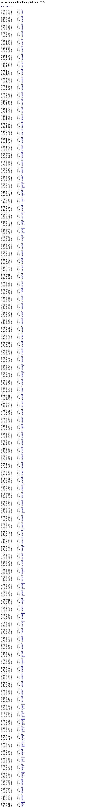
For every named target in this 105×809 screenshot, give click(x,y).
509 (22, 299)
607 (22, 392)
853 (22, 637)
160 (22, 48)
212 (22, 84)
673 (22, 466)
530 (22, 318)
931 (22, 736)
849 (22, 632)
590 (22, 376)
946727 (23, 757)
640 (22, 431)
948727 (23, 761)
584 (22, 369)
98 (21, 794)
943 (22, 751)
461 (22, 261)
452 (22, 253)
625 (22, 410)
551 (22, 338)
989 (22, 798)
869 (22, 653)
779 (22, 563)
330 (22, 169)
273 (22, 134)
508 (22, 298)
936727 (23, 742)
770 (22, 557)
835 (22, 616)
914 (22, 705)
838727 (23, 621)
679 (22, 472)
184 (22, 62)
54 (21, 326)
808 (22, 584)
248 (22, 117)
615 (22, 399)
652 (22, 442)
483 (22, 278)
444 (22, 248)
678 (22, 471)
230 (22, 102)
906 (22, 697)
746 (22, 539)
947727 (23, 759)
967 (22, 783)
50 (21, 293)
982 (22, 795)
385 (22, 206)
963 (22, 780)
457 (22, 256)
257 (22, 123)
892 (22, 681)
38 (21, 202)
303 (22, 153)
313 (22, 157)
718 (22, 513)
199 (22, 70)
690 (22, 482)
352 (22, 184)
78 (21, 564)
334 (22, 170)
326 (22, 167)
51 (21, 300)
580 (22, 364)
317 (22, 161)
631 (22, 418)
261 (22, 126)
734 (22, 525)
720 (22, 516)
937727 (23, 744)
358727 (23, 187)
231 (22, 103)
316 (22, 160)
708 (22, 503)
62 (21, 404)
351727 (23, 183)
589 (22, 375)
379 (22, 201)
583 (22, 368)
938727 (23, 745)
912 (22, 703)
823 (22, 605)
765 (22, 554)
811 (22, 587)
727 (22, 522)
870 (22, 655)
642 (22, 433)
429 (22, 239)
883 (22, 671)
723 (22, 519)
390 (22, 213)
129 (22, 25)
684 (22, 477)
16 (21, 47)
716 (22, 511)
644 (22, 434)
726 (22, 520)
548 (22, 335)
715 (22, 510)
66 (21, 451)
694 (22, 488)
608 (22, 394)
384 (22, 205)
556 (22, 343)
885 (22, 674)
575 (22, 359)
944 (22, 753)
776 (22, 562)
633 (22, 420)
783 (22, 569)
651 (22, 441)
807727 (23, 583)
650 (22, 440)
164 (22, 52)
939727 (23, 746)
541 (22, 328)
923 (22, 720)
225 (22, 96)
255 (22, 122)
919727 (23, 713)
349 (22, 179)
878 (22, 666)
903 (22, 693)
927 (22, 728)
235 (22, 107)
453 (22, 254)
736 (22, 527)
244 (22, 115)
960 (22, 777)
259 (22, 125)
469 (22, 267)
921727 (23, 717)
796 (22, 575)
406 (22, 222)
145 (22, 34)
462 (22, 262)
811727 (23, 588)
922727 (23, 719)
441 (22, 247)
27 (21, 131)
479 (22, 274)
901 (22, 691)
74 (21, 531)
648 (22, 437)
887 (22, 676)
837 (22, 618)
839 (22, 622)
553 (22, 339)
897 (22, 685)
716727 (23, 512)
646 (22, 436)
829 (22, 608)
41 (21, 225)
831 (22, 610)
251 (22, 119)
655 (22, 445)
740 (22, 532)
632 (22, 419)
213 (22, 85)
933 (22, 737)
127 (22, 23)
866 (22, 651)
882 (22, 670)
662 (22, 455)
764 (22, 553)
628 (22, 413)
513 (22, 305)
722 (22, 518)
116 (22, 18)
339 (22, 173)
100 (22, 10)
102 (22, 11)
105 (22, 12)
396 (22, 214)
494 (22, 288)
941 (22, 750)
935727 (23, 741)
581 (22, 366)
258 (22, 124)
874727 (23, 662)
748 (22, 541)
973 (22, 788)
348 (22, 178)
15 (21, 40)
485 (22, 281)
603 (22, 390)
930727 (23, 735)
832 (22, 611)
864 (22, 648)
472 (22, 270)
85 (21, 633)
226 (22, 97)
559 (22, 345)
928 (22, 730)
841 (22, 624)
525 (22, 314)
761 (22, 549)
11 (21, 14)
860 (22, 644)
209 (22, 80)
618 (22, 402)
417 (22, 231)
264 (22, 127)
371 (22, 193)
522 (22, 313)
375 (22, 197)
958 (22, 776)
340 (22, 176)
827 (22, 607)
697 (22, 490)
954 (22, 769)
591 (22, 377)
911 (22, 701)
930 (22, 734)
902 (22, 692)
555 (22, 342)
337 (22, 171)
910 (22, 700)
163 (22, 51)
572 (22, 357)
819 (22, 599)
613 (22, 398)
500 (22, 295)
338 (22, 172)
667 (22, 459)
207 (22, 78)
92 (21, 714)
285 (22, 140)
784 (22, 570)
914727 (23, 706)
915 (22, 707)
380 (22, 203)
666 (22, 458)
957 (22, 774)
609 (22, 395)
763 (22, 552)
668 (22, 460)
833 (22, 614)
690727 (23, 484)
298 (22, 147)
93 (21, 732)
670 (22, 463)
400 (22, 216)
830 (22, 609)
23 (21, 101)
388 (22, 209)
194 (22, 67)
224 (22, 95)
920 (22, 715)
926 (22, 726)
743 (22, 535)
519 (22, 309)
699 (22, 493)
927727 (23, 729)
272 (22, 133)
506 (22, 297)
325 (22, 165)
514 (22, 306)
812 (22, 590)
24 (21, 110)
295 (22, 146)
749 (22, 542)
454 (22, 255)
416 (22, 230)
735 (22, 526)
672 (22, 465)
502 (22, 296)
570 (22, 354)
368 (22, 192)
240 (22, 111)
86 (21, 643)
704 (22, 499)
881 (22, 669)
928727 (23, 731)
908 (22, 698)
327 (22, 168)
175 (22, 57)
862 (22, 646)
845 (22, 628)
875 (22, 663)
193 (22, 66)
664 (22, 456)
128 (22, 24)
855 (22, 639)
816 (22, 594)
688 (22, 481)
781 (22, 567)
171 (22, 55)
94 (21, 747)
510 (22, 301)
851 (22, 636)
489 (22, 283)
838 (22, 620)
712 (22, 507)
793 (22, 572)
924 (22, 722)
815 (22, 593)
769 (22, 555)
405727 (23, 221)
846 (22, 629)
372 (22, 195)
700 (22, 495)
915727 (23, 708)
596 (22, 381)
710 (22, 504)
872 (22, 659)
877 (22, 664)
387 (22, 208)
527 (22, 316)
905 (22, 696)
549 (22, 336)
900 (22, 690)
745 (22, 538)
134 (22, 28)
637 (22, 425)
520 (22, 312)
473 (22, 271)
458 (22, 258)
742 (22, 534)
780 (22, 565)
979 (22, 792)
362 (22, 191)
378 (22, 199)
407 (22, 223)
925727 (23, 724)
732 (22, 524)
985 (22, 796)
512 (22, 304)
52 (21, 311)
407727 (23, 224)
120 (22, 20)
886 (22, 675)
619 (22, 403)
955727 (23, 772)
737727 (23, 528)
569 (22, 352)
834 (22, 615)
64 (21, 429)
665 (22, 457)
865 (22, 649)
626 (22, 411)
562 (22, 346)
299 (22, 148)
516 (22, 307)
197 (22, 69)
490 (22, 285)
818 (22, 598)
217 (22, 89)
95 (21, 762)
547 (22, 334)
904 (22, 694)
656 (22, 447)
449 (22, 252)
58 (21, 363)
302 (22, 152)
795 (22, 573)
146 (22, 35)
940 (22, 749)
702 (22, 496)
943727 (23, 752)
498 (22, 290)
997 (22, 805)
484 (22, 280)
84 (21, 623)
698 (22, 492)
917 (22, 711)
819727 (23, 600)
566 (22, 349)
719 (22, 515)
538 (22, 323)
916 (22, 709)
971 (22, 785)
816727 (23, 595)
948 (22, 760)
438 (22, 245)
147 (22, 36)
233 (22, 104)
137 (22, 29)
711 (22, 505)
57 (21, 353)
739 (22, 530)
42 (21, 233)
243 (22, 114)
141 (22, 31)
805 (22, 580)
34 (21, 175)
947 (22, 758)
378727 (23, 200)
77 (21, 556)
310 (22, 155)
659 (22, 450)
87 (21, 654)
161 (22, 49)
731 (22, 523)
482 (22, 277)
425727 (23, 237)
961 (22, 779)
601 (22, 388)
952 (22, 766)
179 (22, 61)
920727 (23, 716)
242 (22, 112)
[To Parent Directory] (7, 6)
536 (22, 322)
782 (22, 568)
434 (22, 243)
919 (22, 712)
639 (22, 428)
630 (22, 417)
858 (22, 641)
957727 (23, 775)
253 (22, 120)
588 (22, 374)
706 (22, 501)
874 (22, 661)
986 (22, 797)
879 (22, 667)
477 (22, 273)
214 (22, 86)
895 (22, 683)
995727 (23, 804)
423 (22, 236)
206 (22, 77)
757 (22, 548)
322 (22, 163)
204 (22, 74)
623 (22, 407)
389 (22, 210)
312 (22, 156)
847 (22, 630)
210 (22, 81)
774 (22, 560)
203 (22, 73)
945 (22, 754)
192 (22, 65)
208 (22, 79)
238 (22, 109)
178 (22, 59)
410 (22, 227)
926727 (23, 727)
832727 (23, 613)
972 (22, 787)
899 (22, 688)
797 (22, 576)
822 (22, 603)
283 (22, 139)
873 (22, 660)
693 (22, 487)
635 (22, 422)
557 (22, 344)
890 (22, 679)
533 (22, 320)
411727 (23, 228)
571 (22, 356)
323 (22, 164)
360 (22, 188)
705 (22, 500)
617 (22, 401)
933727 (23, 738)
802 (22, 579)
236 (22, 108)
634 (22, 421)
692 (22, 486)
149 (22, 39)
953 (22, 768)
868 (22, 652)
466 (22, 263)
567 (22, 350)
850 (22, 635)
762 (22, 550)
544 (22, 330)
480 (22, 276)
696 (22, 489)
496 (22, 289)
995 (22, 803)
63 (21, 416)
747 (22, 540)
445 (22, 250)
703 (22, 497)
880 (22, 668)
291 (22, 144)
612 (22, 397)
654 (22, 444)
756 (22, 547)
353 (22, 185)
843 (22, 626)
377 (22, 198)
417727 (23, 232)
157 (22, 46)
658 (22, 449)
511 (22, 303)
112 (22, 16)
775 (22, 561)
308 (22, 154)
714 (22, 509)
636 (22, 424)
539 (22, 324)
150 (22, 41)
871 (22, 658)
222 (22, 93)
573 (22, 358)
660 (22, 452)
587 (22, 373)
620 (22, 405)
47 (21, 268)
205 (22, 76)
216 (22, 88)
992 (22, 799)
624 (22, 409)
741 (22, 533)
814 (22, 592)
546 (22, 333)
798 (22, 577)
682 (22, 475)
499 (22, 291)
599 (22, 384)
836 (22, 617)
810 (22, 586)
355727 (23, 186)
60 (21, 387)
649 (22, 439)
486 (22, 282)
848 (22, 631)
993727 (23, 800)
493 (22, 286)
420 (22, 235)
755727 (23, 546)
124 (22, 21)
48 (21, 275)
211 (22, 82)
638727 (23, 427)
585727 (23, 372)
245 (22, 116)
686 (22, 479)
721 (22, 517)
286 (22, 141)
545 (22, 331)
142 (22, 32)
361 (22, 190)
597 (22, 382)
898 (22, 686)
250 (22, 118)
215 (22, 87)
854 (22, 638)
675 (22, 467)
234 (22, 105)
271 (22, 132)
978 (22, 791)
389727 (23, 212)
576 (22, 360)
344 (22, 177)
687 (22, 480)
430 (22, 240)
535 (22, 321)
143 (22, 33)
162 (22, 50)
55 (21, 337)
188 (22, 63)
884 (22, 673)
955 (22, 771)
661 (22, 454)
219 (22, 91)
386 (22, 207)
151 (22, 42)
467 (22, 265)
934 (22, 739)
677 (22, 470)
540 (22, 327)
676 (22, 469)
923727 (23, 721)
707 (22, 502)
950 (22, 764)
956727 (23, 773)
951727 (23, 765)
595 (22, 380)
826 (22, 606)
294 (22, 145)
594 (22, 379)
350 (22, 180)
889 (22, 678)
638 (22, 426)
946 (22, 756)
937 (22, 743)
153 (22, 43)
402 (22, 217)
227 (22, 99)
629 (22, 414)
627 (22, 412)
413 (22, 229)
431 (22, 241)
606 (22, 391)
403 (22, 218)
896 (22, 684)
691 (22, 485)
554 (22, 341)
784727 (23, 571)
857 (22, 640)
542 (22, 329)
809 (22, 585)
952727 (23, 767)
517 (22, 308)
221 (22, 92)
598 (22, 383)
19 (21, 64)
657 (22, 448)
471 (22, 269)
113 (22, 17)
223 (22, 94)
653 (22, 443)
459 (22, 259)
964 (22, 781)
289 (22, 142)
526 (22, 315)
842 (22, 625)
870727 (23, 656)
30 (21, 149)
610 (22, 396)
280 (22, 138)
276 (22, 135)
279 (22, 137)
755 (22, 545)
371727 (23, 194)
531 (22, 319)
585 (22, 371)
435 (22, 244)
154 (22, 44)
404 (22, 220)
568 (22, 351)
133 (22, 27)
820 (22, 601)
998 (22, 806)
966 (22, 782)
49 (21, 284)
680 (22, 474)
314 (22, 159)
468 (22, 266)
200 (22, 71)
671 (22, 464)
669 (22, 462)
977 (22, 790)
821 (22, 602)
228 (22, 100)
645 (22, 435)
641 (22, 432)
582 (22, 367)
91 (21, 699)
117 (22, 19)
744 (22, 537)
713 (22, 508)
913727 (23, 704)
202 (22, 72)
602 (22, 389)
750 (22, 543)
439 (22, 246)
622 (22, 406)
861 (22, 645)
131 (22, 26)
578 (22, 361)
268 (22, 130)
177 (22, 58)
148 (22, 37)
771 (22, 558)
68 (21, 473)
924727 (23, 723)
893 (22, 682)
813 (22, 591)
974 (22, 789)
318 (22, 162)
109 (22, 13)
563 (22, 348)
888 (22, 677)
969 (22, 784)
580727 (23, 365)
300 (22, 150)
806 (22, 581)
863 (22, 647)
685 (22, 478)
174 (22, 56)
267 (22, 129)
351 (22, 182)
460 (22, 260)
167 (22, 54)
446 (22, 251)
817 (22, 596)
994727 (23, 802)
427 (22, 238)
